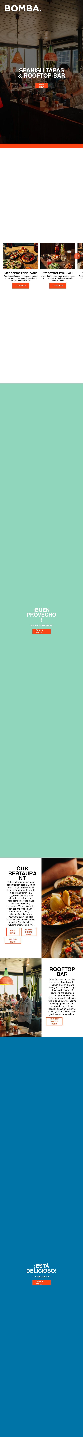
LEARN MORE (20, 286)
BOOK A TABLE (39, 631)
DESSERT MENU (13, 940)
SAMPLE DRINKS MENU (29, 932)
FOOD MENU (12, 931)
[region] (41, 266)
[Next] (77, 256)
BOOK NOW (41, 85)
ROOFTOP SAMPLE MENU (54, 1021)
